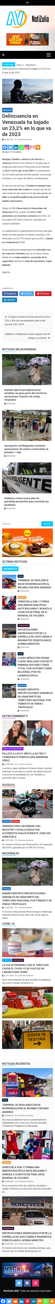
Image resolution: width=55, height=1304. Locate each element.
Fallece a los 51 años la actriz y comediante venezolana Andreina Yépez (25, 757)
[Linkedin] (15, 147)
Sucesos (8, 785)
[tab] (10, 568)
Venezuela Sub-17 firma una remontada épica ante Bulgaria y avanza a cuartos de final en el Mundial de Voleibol (35, 608)
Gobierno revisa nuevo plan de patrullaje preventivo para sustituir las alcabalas (26, 501)
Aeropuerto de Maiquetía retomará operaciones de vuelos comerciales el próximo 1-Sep (26, 449)
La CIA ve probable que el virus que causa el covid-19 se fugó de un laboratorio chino (25, 969)
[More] (37, 147)
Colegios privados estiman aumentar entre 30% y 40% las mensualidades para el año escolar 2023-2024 (27, 320)
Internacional (24, 625)
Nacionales (10, 853)
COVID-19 (8, 923)
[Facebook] (4, 147)
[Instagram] (26, 147)
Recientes (10, 568)
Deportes (22, 597)
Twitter (28, 293)
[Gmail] (32, 147)
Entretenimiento (15, 716)
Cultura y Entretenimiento (13, 749)
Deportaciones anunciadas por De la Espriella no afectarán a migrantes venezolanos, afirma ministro (35, 636)
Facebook (11, 293)
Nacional (7, 110)
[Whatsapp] (21, 147)
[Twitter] (10, 147)
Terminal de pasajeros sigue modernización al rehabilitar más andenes (34, 584)
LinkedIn (10, 299)
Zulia (21, 576)
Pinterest (44, 293)
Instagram (35, 1283)
